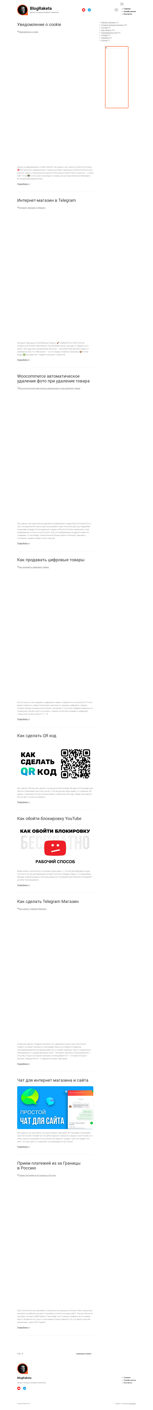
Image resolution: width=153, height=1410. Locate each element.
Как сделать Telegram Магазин (48, 901)
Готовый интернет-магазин (112, 25)
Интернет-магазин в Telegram (46, 200)
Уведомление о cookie (39, 24)
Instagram (105, 38)
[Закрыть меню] (122, 4)
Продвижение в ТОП (109, 33)
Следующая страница (84, 1353)
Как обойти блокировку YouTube (49, 818)
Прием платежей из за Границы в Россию (49, 1165)
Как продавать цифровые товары (51, 559)
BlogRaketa (41, 8)
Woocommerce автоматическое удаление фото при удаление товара (53, 378)
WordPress (132, 1403)
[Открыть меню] (116, 9)
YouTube (104, 28)
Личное (104, 40)
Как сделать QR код (36, 735)
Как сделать (106, 30)
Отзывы (104, 35)
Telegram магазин (108, 22)
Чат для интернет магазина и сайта (52, 1080)
